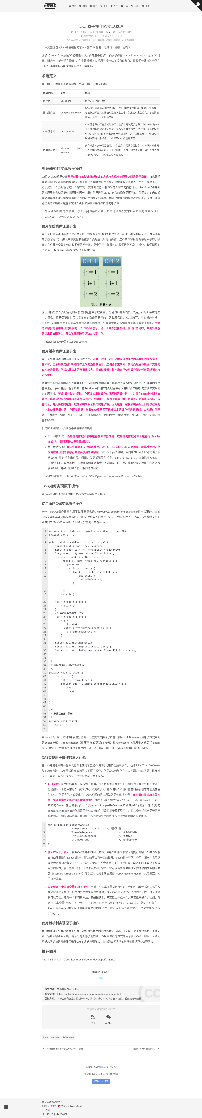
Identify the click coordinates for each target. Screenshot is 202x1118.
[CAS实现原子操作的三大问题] (158, 757)
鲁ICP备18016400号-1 (52, 1102)
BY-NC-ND (106, 999)
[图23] (101, 281)
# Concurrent (68, 1037)
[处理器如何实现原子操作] (158, 168)
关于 (116, 6)
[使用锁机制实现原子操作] (158, 923)
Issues (103, 1067)
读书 (95, 6)
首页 (74, 6)
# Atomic (55, 1037)
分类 (126, 6)
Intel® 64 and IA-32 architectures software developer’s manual (79, 959)
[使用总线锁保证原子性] (158, 226)
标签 (137, 6)
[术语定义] (158, 75)
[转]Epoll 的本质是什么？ (145, 1049)
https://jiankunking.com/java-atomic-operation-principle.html (89, 994)
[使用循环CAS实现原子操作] (158, 503)
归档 (85, 6)
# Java (45, 1037)
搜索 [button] (148, 6)
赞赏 (101, 978)
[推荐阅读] (158, 951)
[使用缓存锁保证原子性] (158, 351)
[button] (6, 1107)
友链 (105, 6)
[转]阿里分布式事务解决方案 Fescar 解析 (64, 1049)
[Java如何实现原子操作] (158, 486)
